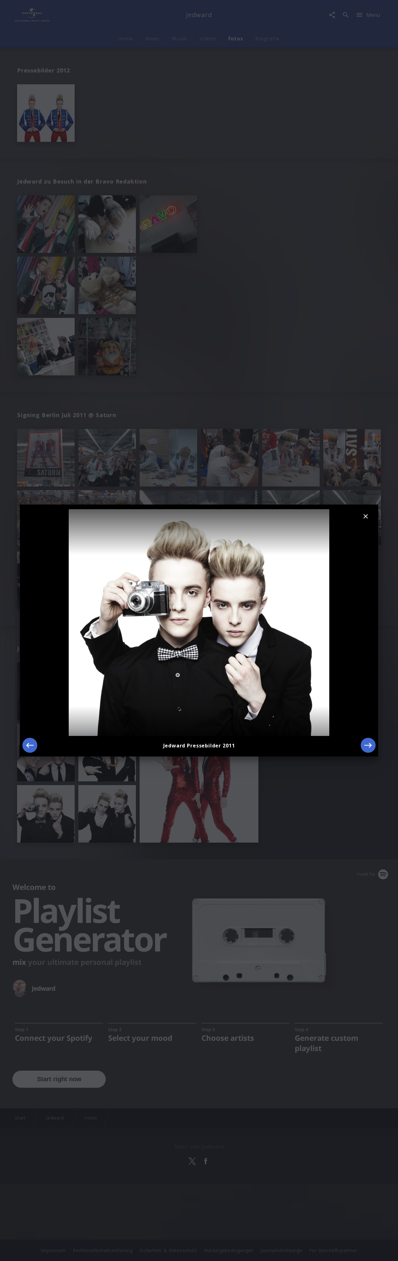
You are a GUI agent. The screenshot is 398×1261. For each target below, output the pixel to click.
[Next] (368, 745)
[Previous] (29, 745)
